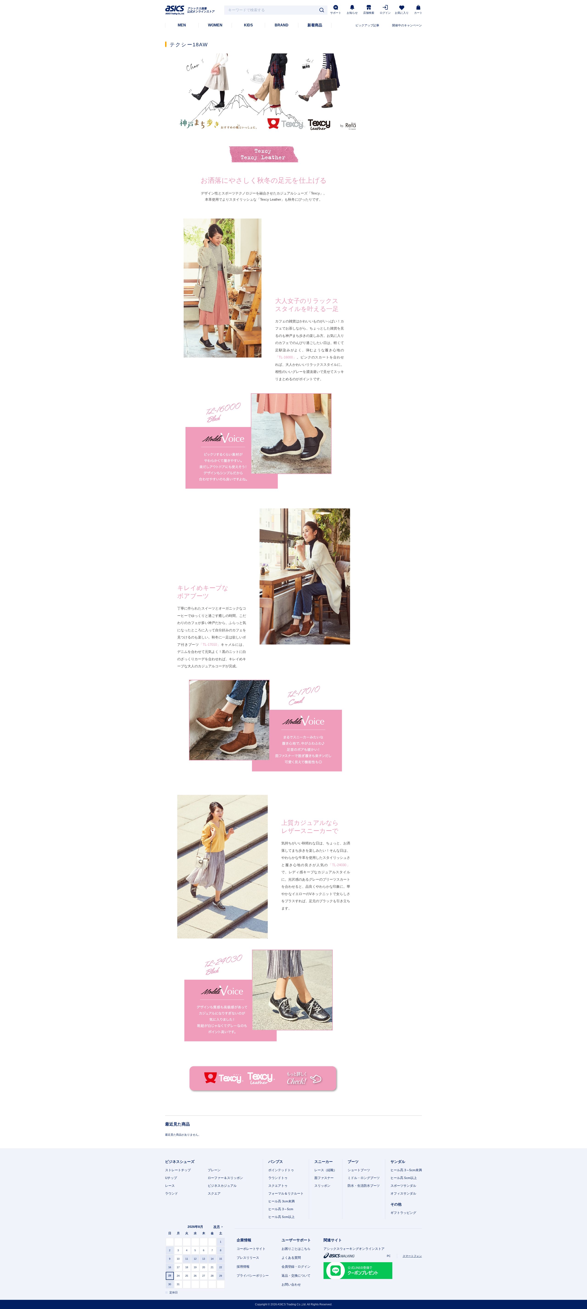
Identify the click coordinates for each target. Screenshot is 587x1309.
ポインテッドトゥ (281, 1170)
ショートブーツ (359, 1170)
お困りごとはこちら (296, 1249)
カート (418, 12)
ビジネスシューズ (179, 1162)
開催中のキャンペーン (407, 25)
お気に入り (402, 12)
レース (170, 1185)
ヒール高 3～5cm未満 (406, 1170)
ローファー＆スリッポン (225, 1178)
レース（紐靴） (325, 1170)
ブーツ (353, 1162)
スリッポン (322, 1185)
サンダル (397, 1162)
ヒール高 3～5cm (280, 1209)
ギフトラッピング (403, 1213)
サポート (335, 12)
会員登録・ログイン (296, 1266)
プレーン (214, 1170)
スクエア (214, 1193)
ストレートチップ (178, 1170)
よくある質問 (291, 1257)
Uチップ (171, 1178)
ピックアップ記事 (367, 25)
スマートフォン (412, 1256)
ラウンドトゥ (278, 1178)
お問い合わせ (291, 1284)
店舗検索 (368, 12)
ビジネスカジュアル (222, 1185)
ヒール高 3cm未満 (281, 1201)
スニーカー (323, 1162)
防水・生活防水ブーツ (364, 1185)
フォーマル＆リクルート (286, 1193)
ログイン (385, 12)
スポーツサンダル (403, 1185)
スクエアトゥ (278, 1185)
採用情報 (243, 1266)
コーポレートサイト (251, 1249)
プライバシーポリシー (253, 1275)
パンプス (275, 1162)
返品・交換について (296, 1275)
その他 (395, 1204)
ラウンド (171, 1193)
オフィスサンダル (403, 1193)
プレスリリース (248, 1257)
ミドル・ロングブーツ (364, 1178)
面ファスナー (324, 1178)
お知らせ (352, 12)
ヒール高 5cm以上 (281, 1217)
